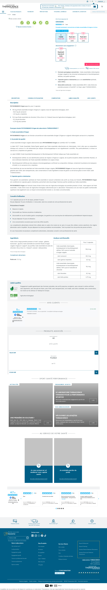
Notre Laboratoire (17, 543)
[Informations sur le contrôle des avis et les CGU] (22, 317)
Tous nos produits (15, 12)
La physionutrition (15, 549)
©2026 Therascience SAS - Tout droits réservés (76, 581)
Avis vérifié (93, 309)
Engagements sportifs (16, 555)
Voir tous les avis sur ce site (17, 321)
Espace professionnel (98, 12)
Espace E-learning (83, 546)
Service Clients (63, 544)
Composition (55, 98)
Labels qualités (74, 98)
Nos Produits (42, 543)
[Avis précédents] (21, 499)
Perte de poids (44, 11)
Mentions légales (23, 581)
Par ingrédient (41, 552)
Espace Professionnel (83, 543)
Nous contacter (62, 550)
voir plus (63, 498)
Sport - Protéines (41, 558)
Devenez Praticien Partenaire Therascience (88, 549)
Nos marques (41, 546)
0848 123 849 (59, 573)
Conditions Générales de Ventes (66, 556)
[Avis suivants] (99, 499)
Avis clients (91, 98)
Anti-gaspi (40, 564)
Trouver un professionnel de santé (19, 558)
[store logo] (10, 6)
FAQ (60, 553)
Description (16, 98)
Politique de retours (63, 559)
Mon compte (61, 547)
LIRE (47, 423)
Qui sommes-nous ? (16, 546)
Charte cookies (33, 581)
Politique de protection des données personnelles (50, 581)
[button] (94, 1)
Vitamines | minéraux (60, 11)
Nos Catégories (3, 12)
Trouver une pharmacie (17, 561)
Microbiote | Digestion (79, 11)
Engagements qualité (16, 552)
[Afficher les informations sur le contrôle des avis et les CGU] (18, 500)
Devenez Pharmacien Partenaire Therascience (86, 553)
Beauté (39, 555)
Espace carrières (15, 564)
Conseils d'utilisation (35, 98)
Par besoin (30, 11)
